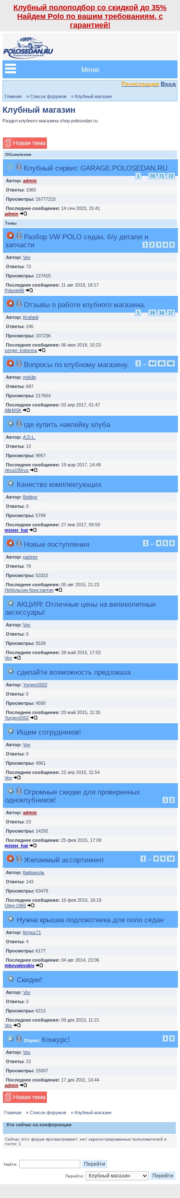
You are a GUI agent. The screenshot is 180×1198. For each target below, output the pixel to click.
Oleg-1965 (15, 905)
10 (170, 858)
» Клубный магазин (91, 96)
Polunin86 (14, 290)
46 (170, 363)
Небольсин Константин (29, 590)
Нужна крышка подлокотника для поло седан (90, 920)
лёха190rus (17, 470)
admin (30, 180)
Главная (13, 96)
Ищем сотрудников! (49, 732)
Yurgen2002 (35, 684)
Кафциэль (33, 872)
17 (170, 312)
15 (152, 312)
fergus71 (32, 932)
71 (161, 176)
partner (30, 556)
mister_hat (16, 530)
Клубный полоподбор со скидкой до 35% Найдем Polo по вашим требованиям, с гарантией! (90, 16)
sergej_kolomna (21, 350)
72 (170, 176)
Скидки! (29, 979)
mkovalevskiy (19, 965)
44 (152, 363)
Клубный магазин (39, 109)
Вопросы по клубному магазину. (76, 364)
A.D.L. (29, 437)
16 (161, 312)
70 (152, 176)
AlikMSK (13, 410)
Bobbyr (30, 496)
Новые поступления (56, 544)
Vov (27, 257)
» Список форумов (46, 96)
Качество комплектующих (59, 484)
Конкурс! (56, 1039)
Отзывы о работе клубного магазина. (85, 304)
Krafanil (30, 317)
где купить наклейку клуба (67, 424)
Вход (168, 83)
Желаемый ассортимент (64, 860)
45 (161, 363)
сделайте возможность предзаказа (74, 672)
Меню (90, 69)
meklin (29, 377)
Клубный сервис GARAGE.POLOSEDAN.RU (95, 168)
